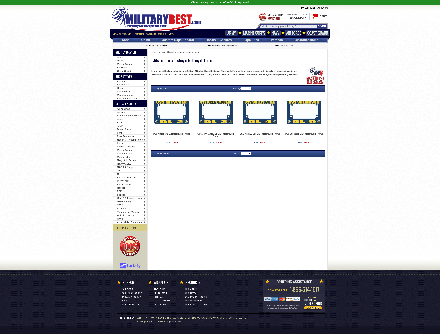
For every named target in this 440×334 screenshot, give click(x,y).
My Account (308, 8)
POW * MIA (123, 181)
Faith (120, 132)
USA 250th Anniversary (129, 198)
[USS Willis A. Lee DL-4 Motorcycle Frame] (260, 112)
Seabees (122, 194)
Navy (276, 33)
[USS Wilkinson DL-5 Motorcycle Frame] (304, 112)
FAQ (124, 300)
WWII (120, 218)
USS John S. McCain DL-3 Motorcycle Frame (215, 135)
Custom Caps (178, 40)
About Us (322, 8)
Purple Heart (124, 184)
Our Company (162, 300)
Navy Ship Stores (126, 160)
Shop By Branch (126, 52)
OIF (119, 174)
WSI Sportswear (126, 215)
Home (154, 52)
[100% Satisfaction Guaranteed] (131, 246)
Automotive (123, 84)
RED (119, 191)
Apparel (121, 81)
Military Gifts (123, 91)
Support (127, 289)
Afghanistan (123, 108)
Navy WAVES (124, 163)
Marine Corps (254, 33)
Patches (277, 40)
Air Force (293, 33)
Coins (145, 40)
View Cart (160, 304)
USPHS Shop (124, 201)
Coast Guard (317, 33)
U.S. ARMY (191, 289)
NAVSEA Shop (125, 167)
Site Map (159, 297)
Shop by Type (124, 76)
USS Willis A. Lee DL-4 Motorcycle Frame (260, 134)
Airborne (121, 112)
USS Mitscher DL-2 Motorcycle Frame (171, 134)
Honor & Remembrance (130, 139)
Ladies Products (126, 146)
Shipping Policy (132, 293)
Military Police (124, 153)
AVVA (120, 126)
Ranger (121, 187)
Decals (219, 40)
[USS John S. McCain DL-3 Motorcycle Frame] (215, 112)
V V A (120, 205)
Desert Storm (124, 129)
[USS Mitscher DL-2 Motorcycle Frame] (171, 112)
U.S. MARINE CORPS (196, 297)
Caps (125, 40)
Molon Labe (123, 156)
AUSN (120, 122)
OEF (119, 170)
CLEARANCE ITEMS (126, 227)
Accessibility (130, 304)
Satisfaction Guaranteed (271, 16)
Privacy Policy (131, 297)
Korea (120, 143)
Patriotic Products (126, 177)
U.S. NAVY (190, 293)
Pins (251, 40)
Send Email (160, 293)
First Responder (126, 136)
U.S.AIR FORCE (193, 300)
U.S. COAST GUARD (196, 304)
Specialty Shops (126, 104)
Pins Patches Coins (127, 98)
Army (231, 33)
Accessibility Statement (129, 222)
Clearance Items (306, 40)
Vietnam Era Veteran (128, 212)
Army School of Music (129, 115)
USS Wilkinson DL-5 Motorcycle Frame (304, 134)
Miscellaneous (125, 95)
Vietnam (121, 208)
